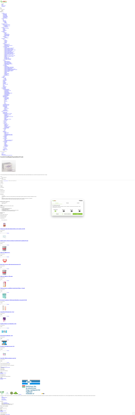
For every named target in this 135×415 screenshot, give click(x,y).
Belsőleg (5, 122)
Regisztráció (1, 373)
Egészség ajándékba (5, 149)
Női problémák (4, 131)
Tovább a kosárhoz (8, 414)
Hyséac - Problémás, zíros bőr (7, 62)
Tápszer (5, 33)
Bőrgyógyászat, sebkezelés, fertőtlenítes (7, 113)
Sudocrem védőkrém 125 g (5, 252)
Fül (4, 130)
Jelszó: (1, 408)
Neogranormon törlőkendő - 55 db (6, 335)
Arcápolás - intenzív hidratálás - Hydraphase (9, 51)
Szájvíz (5, 143)
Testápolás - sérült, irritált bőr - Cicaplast (8, 56)
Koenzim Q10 (4, 82)
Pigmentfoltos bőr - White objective (8, 45)
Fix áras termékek (5, 15)
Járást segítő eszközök (6, 92)
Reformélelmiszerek (5, 96)
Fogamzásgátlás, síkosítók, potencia (8, 134)
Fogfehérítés (5, 145)
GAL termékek (4, 80)
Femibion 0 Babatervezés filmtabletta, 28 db (8, 323)
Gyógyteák (5, 148)
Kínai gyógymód (5, 105)
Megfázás (3, 27)
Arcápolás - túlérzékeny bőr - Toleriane (8, 49)
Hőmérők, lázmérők (6, 91)
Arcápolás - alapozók (6, 71)
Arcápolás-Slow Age (6, 75)
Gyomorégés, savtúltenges (7, 126)
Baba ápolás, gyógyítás (7, 34)
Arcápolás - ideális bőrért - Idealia (8, 68)
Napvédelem (5, 101)
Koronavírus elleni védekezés (7, 114)
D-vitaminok (4, 87)
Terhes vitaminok (4, 154)
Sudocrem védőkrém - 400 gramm (6, 276)
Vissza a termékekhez (3, 414)
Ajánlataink (3, 152)
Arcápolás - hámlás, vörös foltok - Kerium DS (9, 53)
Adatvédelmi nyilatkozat (4, 397)
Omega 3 (4, 85)
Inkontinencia (6, 135)
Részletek (8, 268)
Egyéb (2, 111)
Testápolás (5, 32)
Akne (5, 39)
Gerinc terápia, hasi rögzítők (7, 90)
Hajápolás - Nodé (6, 44)
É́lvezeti (5, 147)
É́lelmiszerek (5, 109)
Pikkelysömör (6, 119)
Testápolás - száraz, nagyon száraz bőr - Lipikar (9, 55)
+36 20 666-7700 (5, 402)
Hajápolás (5, 42)
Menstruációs (4, 20)
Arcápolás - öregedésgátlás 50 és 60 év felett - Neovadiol (10, 69)
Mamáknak (4, 36)
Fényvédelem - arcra (6, 57)
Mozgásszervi (4, 21)
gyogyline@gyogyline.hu (6, 403)
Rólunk (2, 4)
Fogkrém (5, 142)
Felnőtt (5, 78)
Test (4, 103)
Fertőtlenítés (5, 115)
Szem (5, 129)
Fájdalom (3, 18)
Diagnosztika (4, 88)
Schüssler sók (6, 26)
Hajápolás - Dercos (6, 73)
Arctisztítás (5, 47)
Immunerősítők (4, 86)
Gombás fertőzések (6, 97)
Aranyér (5, 138)
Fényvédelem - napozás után (7, 59)
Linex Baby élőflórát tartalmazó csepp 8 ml (8, 358)
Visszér (5, 139)
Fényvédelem (5, 74)
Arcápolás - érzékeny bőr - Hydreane (8, 48)
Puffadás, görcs (6, 125)
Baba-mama (3, 31)
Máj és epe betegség (6, 127)
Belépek (1, 372)
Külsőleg (5, 121)
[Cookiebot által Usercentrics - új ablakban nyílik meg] (79, 200)
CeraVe (4, 76)
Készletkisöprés (5, 14)
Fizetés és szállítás (4, 399)
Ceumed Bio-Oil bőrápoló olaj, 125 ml (7, 311)
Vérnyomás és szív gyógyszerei (7, 140)
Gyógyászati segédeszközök (6, 89)
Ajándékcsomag (6, 66)
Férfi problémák (5, 136)
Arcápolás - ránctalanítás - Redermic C (8, 52)
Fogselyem (5, 144)
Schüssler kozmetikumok (7, 25)
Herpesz (5, 118)
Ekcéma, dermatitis (6, 98)
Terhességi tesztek (6, 133)
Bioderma (4, 43)
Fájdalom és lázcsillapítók (6, 28)
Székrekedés (5, 123)
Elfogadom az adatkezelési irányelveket (5, 367)
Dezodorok (5, 72)
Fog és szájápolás (5, 141)
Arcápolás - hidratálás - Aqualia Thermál (9, 67)
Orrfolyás (4, 29)
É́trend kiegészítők (6, 108)
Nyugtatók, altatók (5, 112)
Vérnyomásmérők (6, 94)
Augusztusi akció (5, 13)
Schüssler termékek (5, 16)
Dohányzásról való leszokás (6, 104)
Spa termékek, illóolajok (5, 95)
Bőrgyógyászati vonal (6, 61)
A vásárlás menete (4, 5)
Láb (4, 102)
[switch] (64, 211)
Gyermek (5, 41)
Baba (5, 60)
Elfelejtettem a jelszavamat (3, 378)
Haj (4, 100)
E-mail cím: (1, 407)
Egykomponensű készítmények (6, 24)
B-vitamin (4, 81)
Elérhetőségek (3, 6)
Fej (3, 19)
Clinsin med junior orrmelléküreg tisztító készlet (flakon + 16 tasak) (12, 288)
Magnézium (4, 83)
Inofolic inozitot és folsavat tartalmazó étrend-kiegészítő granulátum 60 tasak (14, 240)
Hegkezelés (5, 120)
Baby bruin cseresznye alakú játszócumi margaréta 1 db (10, 264)
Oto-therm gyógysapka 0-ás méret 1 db (7, 346)
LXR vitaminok (5, 17)
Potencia (5, 137)
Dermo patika (3, 38)
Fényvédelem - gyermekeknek (7, 58)
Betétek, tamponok (6, 132)
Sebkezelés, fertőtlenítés (7, 93)
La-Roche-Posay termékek (6, 46)
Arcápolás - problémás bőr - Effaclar (8, 50)
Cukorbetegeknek (5, 106)
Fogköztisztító (6, 146)
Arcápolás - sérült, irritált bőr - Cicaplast (8, 54)
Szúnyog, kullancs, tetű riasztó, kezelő (8, 116)
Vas (3, 84)
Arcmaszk (5, 65)
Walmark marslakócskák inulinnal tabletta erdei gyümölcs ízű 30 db (12, 228)
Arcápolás (5, 40)
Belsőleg (5, 22)
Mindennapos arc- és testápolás (7, 63)
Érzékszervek (4, 128)
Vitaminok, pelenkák (6, 35)
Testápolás (5, 107)
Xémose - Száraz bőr (6, 64)
